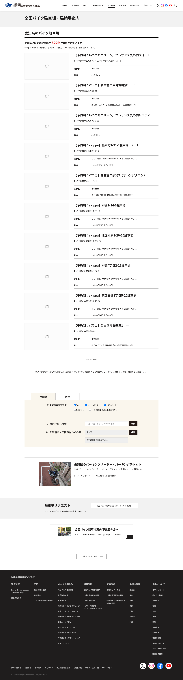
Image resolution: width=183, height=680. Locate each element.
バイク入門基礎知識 (65, 590)
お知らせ (28, 668)
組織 (154, 616)
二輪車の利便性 (89, 600)
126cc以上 (112, 405)
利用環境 (88, 584)
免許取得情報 (63, 595)
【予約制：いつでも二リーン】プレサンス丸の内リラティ (112, 115)
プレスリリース (158, 643)
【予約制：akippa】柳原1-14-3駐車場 (100, 205)
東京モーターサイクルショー (69, 611)
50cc (78, 405)
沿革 (154, 611)
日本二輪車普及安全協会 (23, 576)
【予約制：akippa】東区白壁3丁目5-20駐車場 (105, 295)
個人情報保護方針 (63, 668)
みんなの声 (49, 668)
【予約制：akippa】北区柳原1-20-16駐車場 (103, 235)
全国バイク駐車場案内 (92, 590)
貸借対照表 (156, 638)
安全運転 (15, 584)
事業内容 (155, 600)
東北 (131, 595)
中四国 (132, 616)
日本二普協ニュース (159, 648)
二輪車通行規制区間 (91, 595)
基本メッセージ (158, 590)
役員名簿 (155, 632)
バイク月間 (62, 600)
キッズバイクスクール (66, 627)
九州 (131, 622)
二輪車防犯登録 (40, 590)
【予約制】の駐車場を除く (104, 409)
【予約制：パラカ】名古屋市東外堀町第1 (101, 85)
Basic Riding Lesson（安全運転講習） (20, 591)
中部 (131, 606)
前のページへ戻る (90, 556)
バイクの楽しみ (65, 584)
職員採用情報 (157, 654)
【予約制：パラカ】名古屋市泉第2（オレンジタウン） (110, 175)
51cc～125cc (93, 405)
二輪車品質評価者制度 (115, 595)
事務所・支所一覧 (92, 668)
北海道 (132, 590)
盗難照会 (37, 595)
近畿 (131, 611)
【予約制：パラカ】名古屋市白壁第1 (98, 325)
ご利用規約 (77, 668)
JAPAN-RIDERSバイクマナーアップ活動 (93, 607)
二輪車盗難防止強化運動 (43, 600)
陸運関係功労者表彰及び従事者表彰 (116, 601)
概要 (154, 606)
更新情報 (38, 668)
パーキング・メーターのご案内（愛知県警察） (97, 475)
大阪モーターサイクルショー (69, 616)
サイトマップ (107, 668)
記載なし (80, 409)
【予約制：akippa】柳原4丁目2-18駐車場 (102, 265)
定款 (154, 622)
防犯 (36, 584)
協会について (158, 584)
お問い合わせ (16, 668)
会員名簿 (155, 627)
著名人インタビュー (65, 622)
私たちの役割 (157, 595)
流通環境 (111, 584)
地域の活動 (135, 584)
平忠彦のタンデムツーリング (69, 638)
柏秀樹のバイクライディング (69, 606)
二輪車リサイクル (113, 590)
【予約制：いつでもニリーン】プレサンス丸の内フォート (112, 55)
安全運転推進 (16, 598)
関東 (131, 600)
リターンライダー (64, 643)
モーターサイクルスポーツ (68, 632)
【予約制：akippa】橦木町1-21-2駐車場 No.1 (106, 145)
